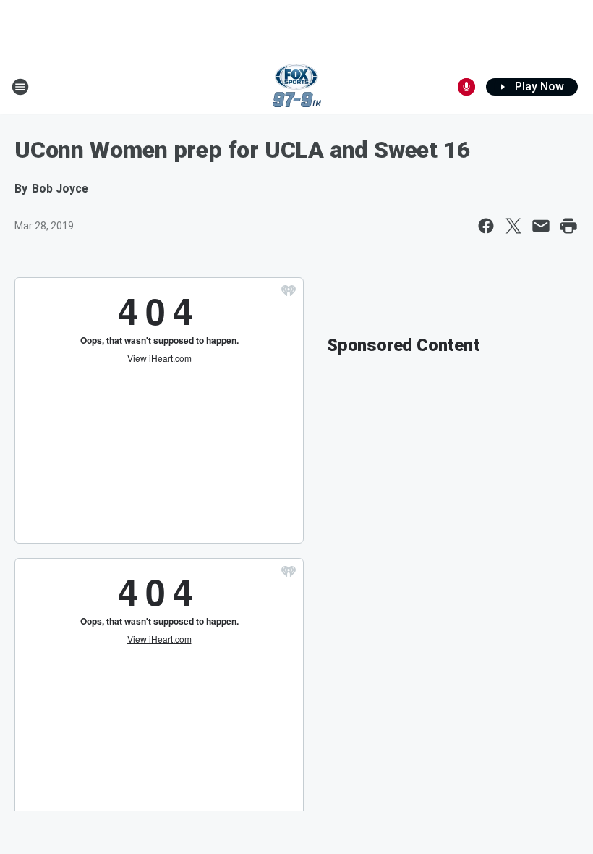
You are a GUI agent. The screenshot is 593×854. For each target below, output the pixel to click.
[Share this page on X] (513, 226)
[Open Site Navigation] (20, 87)
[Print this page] (568, 226)
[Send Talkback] (466, 87)
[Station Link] (297, 87)
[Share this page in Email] (541, 226)
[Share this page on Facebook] (486, 226)
